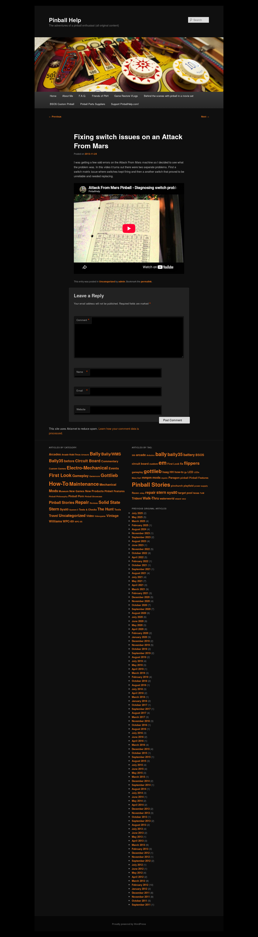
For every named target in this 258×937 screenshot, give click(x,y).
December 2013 (141, 808)
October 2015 (139, 753)
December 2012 (141, 853)
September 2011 (141, 904)
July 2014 (137, 793)
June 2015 (138, 769)
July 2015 (137, 765)
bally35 (175, 454)
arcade (141, 455)
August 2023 (139, 541)
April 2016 (138, 741)
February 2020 (140, 633)
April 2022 (138, 557)
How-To (59, 483)
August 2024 (139, 529)
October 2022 (139, 553)
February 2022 (140, 561)
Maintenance (84, 483)
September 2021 (141, 569)
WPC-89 (68, 521)
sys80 (172, 492)
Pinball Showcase (93, 496)
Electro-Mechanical (87, 467)
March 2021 (138, 589)
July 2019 (137, 661)
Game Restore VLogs (126, 96)
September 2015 (141, 757)
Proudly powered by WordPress (129, 924)
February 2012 (140, 884)
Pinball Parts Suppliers (92, 104)
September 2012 (141, 860)
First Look (60, 475)
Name (82, 372)
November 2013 (141, 813)
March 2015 (138, 777)
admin (121, 281)
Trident (137, 498)
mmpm (147, 477)
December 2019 (141, 641)
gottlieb (153, 471)
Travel (53, 515)
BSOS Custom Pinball (62, 104)
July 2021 (137, 577)
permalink (146, 281)
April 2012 (138, 877)
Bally (95, 453)
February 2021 (140, 593)
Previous (55, 116)
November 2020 (141, 601)
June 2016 (138, 737)
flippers (192, 463)
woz (184, 498)
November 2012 (141, 857)
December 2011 (141, 892)
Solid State (109, 502)
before (69, 460)
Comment (83, 320)
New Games (76, 491)
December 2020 (141, 597)
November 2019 (141, 645)
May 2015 (137, 773)
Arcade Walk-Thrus (71, 454)
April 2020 (138, 629)
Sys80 (64, 509)
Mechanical (108, 484)
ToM (202, 493)
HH (172, 472)
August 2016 (139, 729)
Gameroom (94, 476)
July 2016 (137, 733)
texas (196, 493)
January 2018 (139, 701)
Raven (135, 493)
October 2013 (139, 817)
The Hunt (105, 509)
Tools (117, 509)
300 (133, 455)
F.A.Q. (82, 96)
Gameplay (80, 475)
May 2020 (137, 625)
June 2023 (138, 545)
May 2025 (137, 517)
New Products (94, 491)
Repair (82, 502)
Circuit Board (87, 460)
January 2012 (139, 888)
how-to (179, 472)
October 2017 (139, 705)
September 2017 (141, 709)
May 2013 (137, 836)
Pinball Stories (61, 502)
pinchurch (177, 485)
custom (153, 463)
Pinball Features (114, 491)
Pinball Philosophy (58, 496)
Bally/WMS (111, 454)
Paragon (174, 478)
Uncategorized (107, 281)
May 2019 (137, 665)
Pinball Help (65, 20)
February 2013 (140, 849)
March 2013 (138, 845)
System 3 (73, 509)
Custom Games (57, 468)
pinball (184, 477)
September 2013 (141, 821)
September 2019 (141, 653)
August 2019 (139, 657)
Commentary (109, 461)
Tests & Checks (88, 509)
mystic (164, 477)
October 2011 (139, 900)
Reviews (94, 503)
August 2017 (139, 713)
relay (142, 493)
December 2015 (141, 749)
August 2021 (139, 573)
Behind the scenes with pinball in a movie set (168, 96)
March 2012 (138, 881)
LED (190, 472)
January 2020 (139, 637)
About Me (67, 96)
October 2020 (139, 605)
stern (161, 492)
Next (205, 116)
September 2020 (141, 609)
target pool (185, 493)
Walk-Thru (151, 498)
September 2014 (141, 785)
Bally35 (56, 461)
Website (80, 409)
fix (181, 464)
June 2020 (138, 621)
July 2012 (137, 864)
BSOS (199, 455)
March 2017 (138, 717)
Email (82, 391)
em (163, 462)
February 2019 (140, 677)
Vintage (112, 515)
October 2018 (139, 681)
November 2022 (141, 549)
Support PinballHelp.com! (125, 104)
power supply (201, 485)
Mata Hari (136, 477)
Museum (64, 491)
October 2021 (139, 565)
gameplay (137, 472)
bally (161, 454)
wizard (178, 498)
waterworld (167, 498)
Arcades (55, 454)
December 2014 (141, 781)
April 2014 (138, 804)
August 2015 (139, 761)
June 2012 (138, 868)
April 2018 (138, 693)
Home (53, 96)
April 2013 (138, 840)
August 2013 (139, 825)
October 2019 (139, 649)
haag (165, 472)
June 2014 (138, 797)
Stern (54, 509)
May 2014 (137, 801)
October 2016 (139, 725)
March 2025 (138, 521)
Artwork (85, 454)
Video (90, 516)
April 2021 (138, 585)
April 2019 (138, 669)
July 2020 (137, 617)
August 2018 (139, 685)
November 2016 (141, 721)
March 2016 (138, 745)
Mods (53, 490)
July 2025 (137, 513)
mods (156, 477)
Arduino (151, 455)
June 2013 (138, 832)
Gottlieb (109, 475)
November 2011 (141, 896)
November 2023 (141, 533)
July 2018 (137, 689)
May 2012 (137, 872)
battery (189, 454)
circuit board (140, 464)
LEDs (196, 472)
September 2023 (141, 537)
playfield (189, 485)
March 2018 (138, 697)
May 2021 (137, 581)
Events (114, 468)
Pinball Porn (76, 496)
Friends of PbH (100, 96)
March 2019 (138, 673)
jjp (185, 472)
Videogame (100, 516)
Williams (55, 521)
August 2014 (139, 789)
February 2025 (140, 525)
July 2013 (137, 829)
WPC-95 (78, 521)
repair (150, 492)
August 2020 (139, 613)
